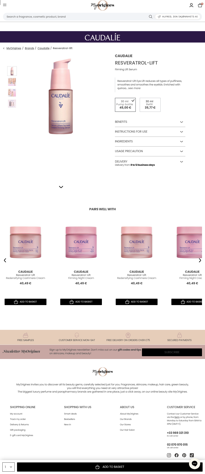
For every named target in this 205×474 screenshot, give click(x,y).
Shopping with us (77, 407)
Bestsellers (69, 419)
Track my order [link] (18, 419)
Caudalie (44, 48)
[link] (191, 5)
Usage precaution (129, 151)
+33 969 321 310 (178, 433)
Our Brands (126, 419)
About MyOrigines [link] (129, 413)
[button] (61, 187)
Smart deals (70, 413)
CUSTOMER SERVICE (181, 407)
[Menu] (5, 5)
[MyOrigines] (102, 5)
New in (67, 424)
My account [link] (16, 413)
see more (134, 88)
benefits (121, 122)
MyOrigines (14, 48)
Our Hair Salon (127, 429)
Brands (29, 48)
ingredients (124, 141)
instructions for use (131, 132)
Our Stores (125, 424)
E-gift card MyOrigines (21, 435)
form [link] (177, 417)
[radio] (125, 105)
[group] (60, 114)
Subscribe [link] (172, 352)
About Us (127, 407)
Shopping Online (22, 407)
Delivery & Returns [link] (19, 424)
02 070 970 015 (177, 444)
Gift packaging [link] (17, 429)
